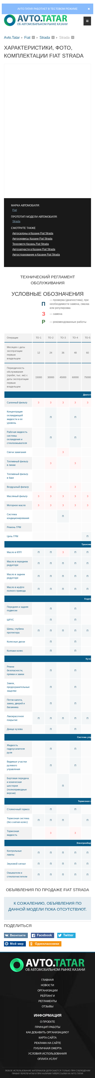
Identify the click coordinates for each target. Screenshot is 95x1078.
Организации (48, 990)
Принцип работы (47, 1027)
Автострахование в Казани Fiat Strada (36, 254)
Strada (45, 37)
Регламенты (47, 1001)
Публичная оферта (48, 1048)
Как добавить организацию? (47, 1032)
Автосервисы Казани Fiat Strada (32, 238)
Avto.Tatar (12, 37)
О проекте (47, 1021)
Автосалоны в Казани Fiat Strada (32, 233)
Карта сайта (48, 1037)
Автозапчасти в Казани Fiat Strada (33, 249)
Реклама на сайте (47, 1043)
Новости (47, 985)
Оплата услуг (48, 1059)
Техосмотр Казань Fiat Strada (30, 244)
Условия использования (47, 1053)
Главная (47, 979)
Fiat (27, 37)
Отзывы (47, 1006)
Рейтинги (47, 995)
